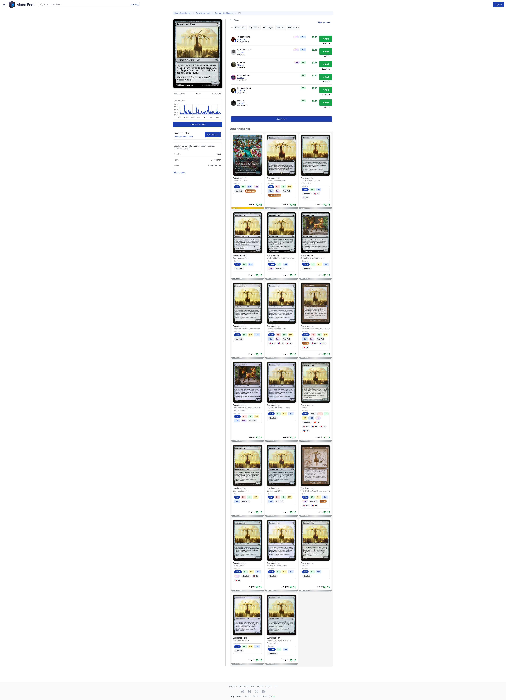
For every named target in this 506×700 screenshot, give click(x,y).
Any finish (253, 27)
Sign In (498, 4)
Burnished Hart (203, 13)
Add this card (213, 134)
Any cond (239, 27)
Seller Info (233, 686)
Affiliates (263, 696)
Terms (255, 696)
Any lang (267, 27)
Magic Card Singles (182, 13)
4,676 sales (241, 39)
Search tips (135, 5)
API (275, 686)
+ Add (326, 38)
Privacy (247, 696)
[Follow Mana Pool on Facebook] (263, 691)
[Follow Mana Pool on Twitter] (256, 691)
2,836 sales (241, 91)
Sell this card (179, 172)
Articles (260, 686)
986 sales (240, 52)
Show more (281, 119)
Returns (240, 696)
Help (232, 696)
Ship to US (292, 27)
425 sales (240, 78)
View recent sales (197, 124)
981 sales (240, 103)
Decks (252, 686)
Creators (268, 686)
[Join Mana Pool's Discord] (242, 691)
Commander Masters (224, 13)
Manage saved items (183, 136)
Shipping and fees (323, 22)
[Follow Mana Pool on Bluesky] (249, 691)
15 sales (240, 65)
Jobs (271, 696)
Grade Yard (243, 686)
